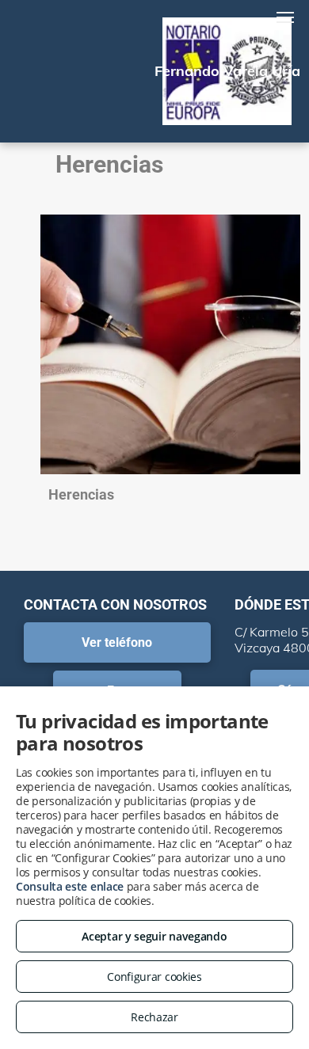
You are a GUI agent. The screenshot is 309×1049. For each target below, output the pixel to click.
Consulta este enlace (70, 886)
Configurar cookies (154, 976)
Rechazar (154, 1016)
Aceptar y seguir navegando (154, 936)
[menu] (285, 17)
